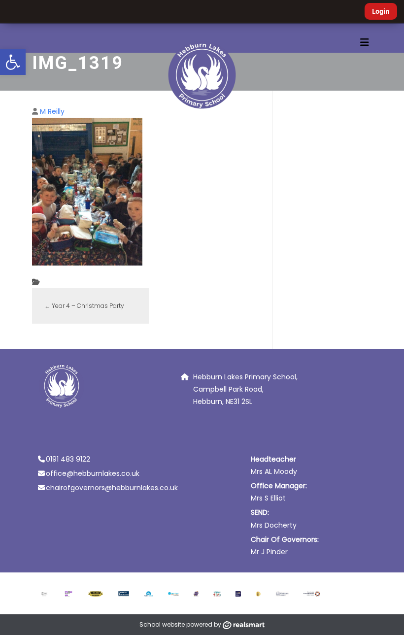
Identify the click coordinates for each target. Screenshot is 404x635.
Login (381, 11)
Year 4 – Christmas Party (84, 305)
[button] (13, 62)
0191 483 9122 (68, 459)
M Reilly (52, 111)
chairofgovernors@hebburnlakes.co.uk (112, 488)
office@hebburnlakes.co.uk (92, 473)
